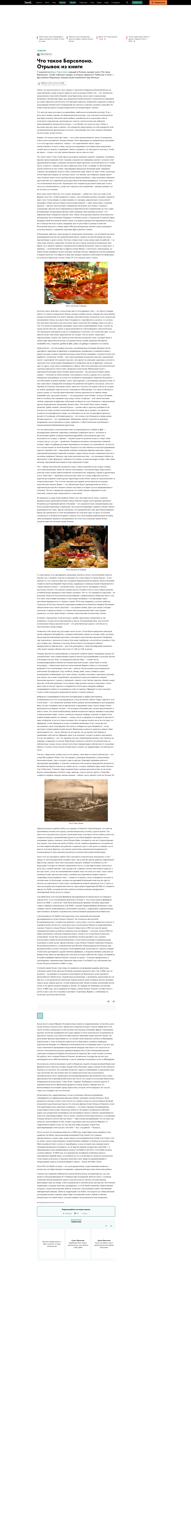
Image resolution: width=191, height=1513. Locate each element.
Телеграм (68, 1213)
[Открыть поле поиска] (127, 2)
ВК (78, 1213)
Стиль (92, 2)
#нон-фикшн (59, 1202)
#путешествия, (42, 1202)
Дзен (85, 1213)
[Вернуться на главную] (28, 2)
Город (107, 2)
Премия (73, 2)
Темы (54, 2)
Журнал (62, 2)
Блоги (47, 2)
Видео (99, 2)
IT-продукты (116, 2)
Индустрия (83, 2)
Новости (39, 2)
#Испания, (51, 1202)
